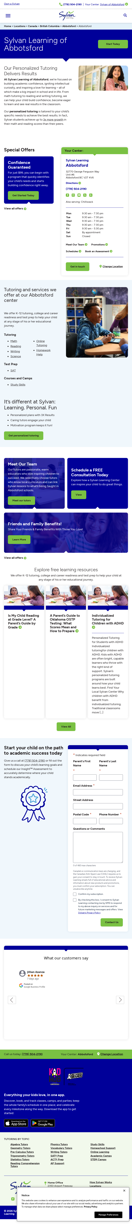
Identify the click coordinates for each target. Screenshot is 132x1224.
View (79, 494)
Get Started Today (23, 195)
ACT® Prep (57, 1159)
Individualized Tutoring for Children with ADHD (108, 619)
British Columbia (50, 26)
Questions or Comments (89, 828)
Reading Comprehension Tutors (25, 1165)
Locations (19, 26)
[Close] (124, 1190)
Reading (15, 346)
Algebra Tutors (19, 1144)
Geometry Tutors (20, 1148)
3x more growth (53, 119)
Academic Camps (101, 1155)
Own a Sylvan (12, 3)
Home (7, 26)
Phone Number (110, 814)
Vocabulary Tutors (61, 1148)
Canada (32, 26)
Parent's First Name (81, 765)
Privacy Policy (90, 1207)
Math (13, 341)
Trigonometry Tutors (22, 1155)
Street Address (83, 800)
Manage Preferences (108, 1215)
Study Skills (17, 384)
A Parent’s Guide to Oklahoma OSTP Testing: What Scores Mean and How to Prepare (65, 623)
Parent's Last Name (107, 765)
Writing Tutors (59, 1151)
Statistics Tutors (19, 1159)
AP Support (57, 1163)
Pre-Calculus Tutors (22, 1151)
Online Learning (99, 1151)
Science (15, 356)
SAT (13, 370)
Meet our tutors (21, 500)
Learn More (19, 539)
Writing (15, 351)
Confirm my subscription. (91, 894)
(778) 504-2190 (76, 188)
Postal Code (82, 814)
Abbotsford (69, 26)
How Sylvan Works (101, 1182)
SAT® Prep (57, 1155)
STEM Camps (98, 1159)
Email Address (84, 785)
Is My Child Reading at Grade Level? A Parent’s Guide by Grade (23, 621)
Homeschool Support (102, 1148)
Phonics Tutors (59, 1144)
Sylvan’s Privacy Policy (89, 912)
